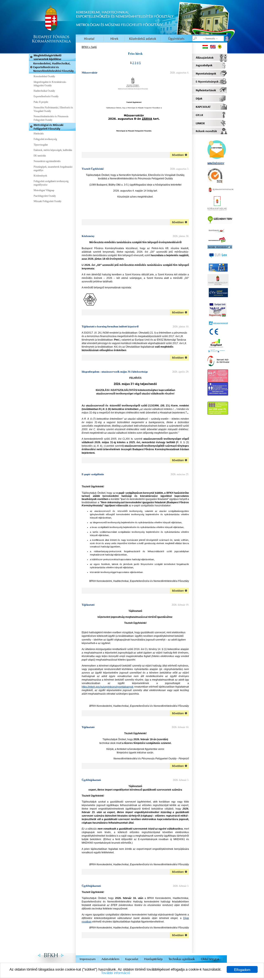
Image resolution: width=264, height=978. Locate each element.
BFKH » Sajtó (89, 47)
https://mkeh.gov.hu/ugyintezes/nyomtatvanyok (107, 686)
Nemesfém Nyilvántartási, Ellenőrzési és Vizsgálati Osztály (53, 109)
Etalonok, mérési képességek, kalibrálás (53, 150)
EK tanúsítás (40, 155)
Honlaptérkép (153, 959)
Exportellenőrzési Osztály (46, 96)
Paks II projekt (41, 102)
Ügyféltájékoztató (91, 780)
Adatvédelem (110, 959)
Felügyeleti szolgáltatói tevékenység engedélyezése (51, 183)
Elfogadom (242, 969)
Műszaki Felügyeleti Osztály (47, 201)
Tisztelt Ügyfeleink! (93, 168)
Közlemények (40, 175)
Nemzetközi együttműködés (47, 161)
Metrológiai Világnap (44, 190)
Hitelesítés (39, 133)
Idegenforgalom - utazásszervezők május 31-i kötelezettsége (115, 371)
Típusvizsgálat (41, 144)
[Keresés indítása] (227, 38)
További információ (115, 973)
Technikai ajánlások (182, 959)
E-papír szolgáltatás (93, 474)
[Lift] (217, 393)
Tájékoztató (88, 604)
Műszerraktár (90, 72)
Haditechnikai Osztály (44, 90)
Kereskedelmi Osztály (44, 76)
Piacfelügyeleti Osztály (45, 195)
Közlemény (88, 236)
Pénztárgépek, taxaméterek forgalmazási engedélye (53, 168)
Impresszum (87, 959)
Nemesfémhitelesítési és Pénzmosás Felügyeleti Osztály (51, 118)
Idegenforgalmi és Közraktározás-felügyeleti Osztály (50, 84)
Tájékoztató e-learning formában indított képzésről (110, 326)
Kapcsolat (131, 959)
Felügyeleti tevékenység (45, 139)
